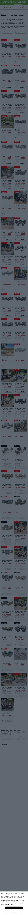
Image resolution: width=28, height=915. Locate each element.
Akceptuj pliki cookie (14, 907)
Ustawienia (14, 912)
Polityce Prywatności (9, 904)
